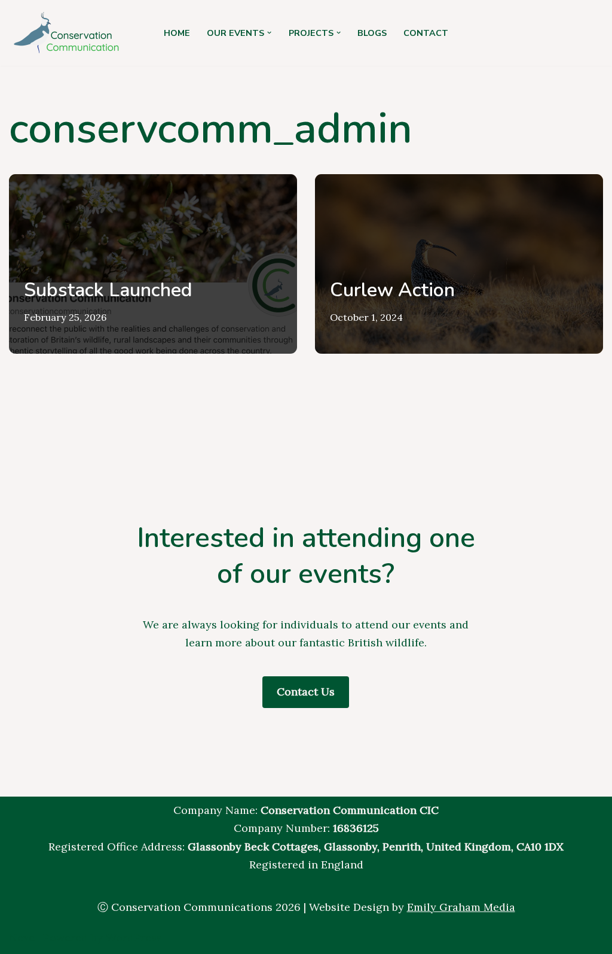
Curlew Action (392, 290)
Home (177, 33)
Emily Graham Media (461, 907)
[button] (269, 33)
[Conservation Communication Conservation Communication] (68, 33)
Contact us (306, 691)
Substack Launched (108, 290)
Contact (425, 33)
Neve (22, 937)
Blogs (372, 33)
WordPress (134, 937)
